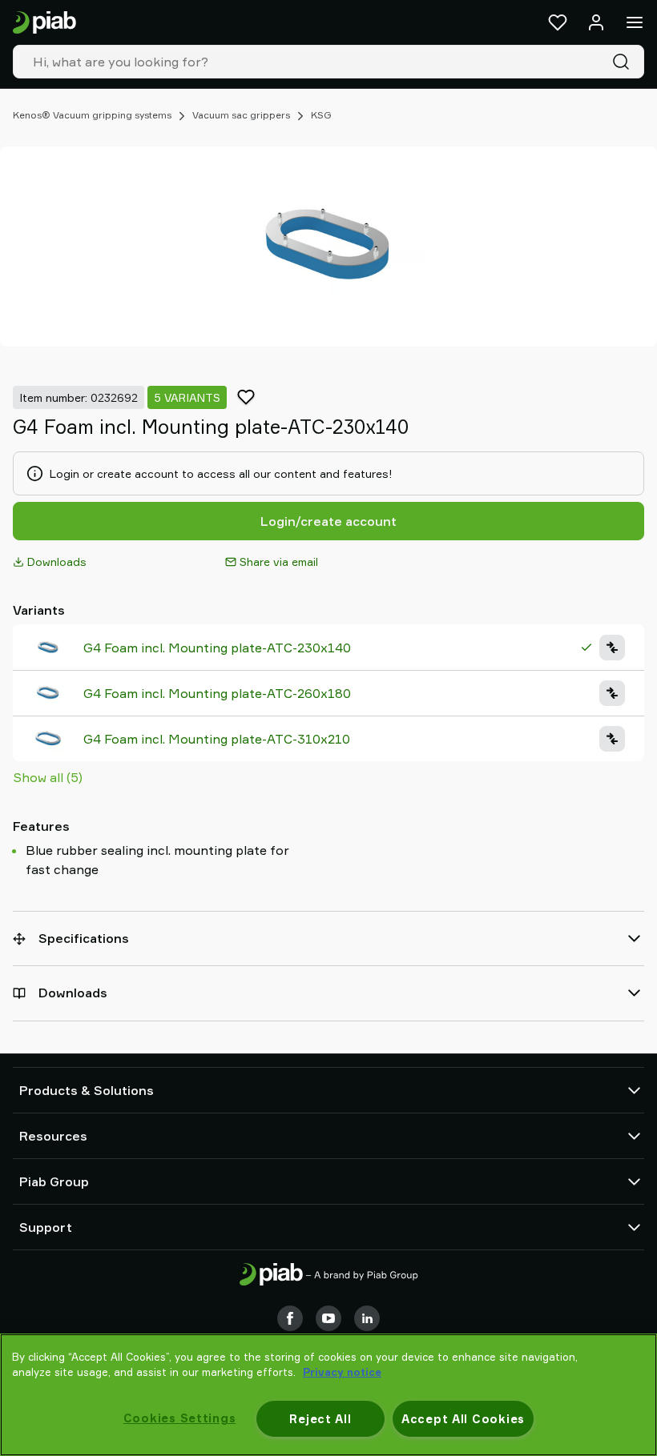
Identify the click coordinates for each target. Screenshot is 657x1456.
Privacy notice (342, 1372)
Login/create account (328, 521)
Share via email (279, 561)
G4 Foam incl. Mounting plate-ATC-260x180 (217, 693)
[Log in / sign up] (596, 22)
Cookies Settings (179, 1418)
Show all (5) (48, 777)
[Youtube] (328, 1318)
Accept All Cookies (463, 1419)
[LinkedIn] (367, 1318)
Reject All (320, 1419)
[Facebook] (290, 1318)
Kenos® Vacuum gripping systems (92, 115)
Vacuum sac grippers (241, 115)
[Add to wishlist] (246, 397)
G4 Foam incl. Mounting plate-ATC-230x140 (217, 648)
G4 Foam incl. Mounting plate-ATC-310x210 (216, 739)
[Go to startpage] (44, 22)
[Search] (624, 62)
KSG (321, 115)
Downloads (57, 561)
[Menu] (634, 22)
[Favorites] (557, 22)
